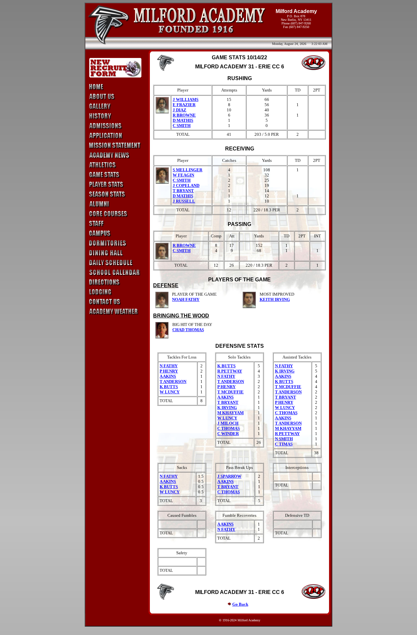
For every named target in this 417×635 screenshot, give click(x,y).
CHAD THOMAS (188, 329)
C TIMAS (284, 444)
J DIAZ (179, 109)
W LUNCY (170, 391)
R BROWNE (184, 115)
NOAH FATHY (185, 299)
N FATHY (169, 365)
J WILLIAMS (185, 99)
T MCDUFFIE (230, 391)
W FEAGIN (183, 175)
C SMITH (182, 125)
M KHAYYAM (230, 412)
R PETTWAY (229, 371)
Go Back (240, 604)
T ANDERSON (173, 381)
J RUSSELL (184, 201)
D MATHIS (183, 120)
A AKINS (168, 376)
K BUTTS (169, 386)
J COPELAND (186, 185)
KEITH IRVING (275, 299)
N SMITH (284, 438)
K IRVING (227, 407)
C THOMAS (228, 428)
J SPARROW (229, 476)
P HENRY (169, 371)
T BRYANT (183, 190)
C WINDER (228, 433)
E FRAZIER (184, 104)
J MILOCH (227, 423)
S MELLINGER (187, 169)
